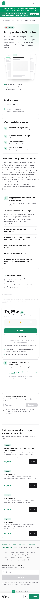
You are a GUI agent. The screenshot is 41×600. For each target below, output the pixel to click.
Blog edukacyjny (21, 560)
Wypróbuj (33, 14)
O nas (29, 560)
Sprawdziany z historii (24, 555)
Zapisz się (31, 405)
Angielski (19, 20)
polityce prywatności (23, 584)
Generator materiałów (20, 547)
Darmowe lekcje (7, 544)
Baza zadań (17, 544)
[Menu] (37, 3)
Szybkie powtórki (7, 547)
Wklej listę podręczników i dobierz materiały (19, 372)
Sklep (13, 20)
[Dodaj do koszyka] (25, 596)
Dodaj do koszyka (20, 336)
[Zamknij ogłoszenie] (38, 14)
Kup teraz (20, 330)
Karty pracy (31, 544)
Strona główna (6, 20)
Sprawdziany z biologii (8, 557)
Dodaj (33, 461)
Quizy (24, 544)
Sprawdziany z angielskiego (10, 552)
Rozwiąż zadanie (33, 547)
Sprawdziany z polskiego (9, 555)
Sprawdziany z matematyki (28, 552)
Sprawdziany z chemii (23, 557)
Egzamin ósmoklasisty (8, 560)
